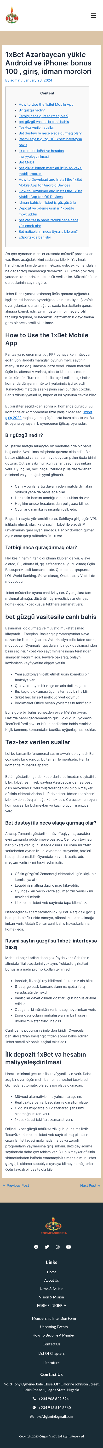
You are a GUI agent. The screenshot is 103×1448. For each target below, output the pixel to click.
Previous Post (15, 1185)
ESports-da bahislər (35, 237)
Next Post (90, 1185)
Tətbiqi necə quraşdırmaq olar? (43, 116)
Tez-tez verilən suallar (36, 127)
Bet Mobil (26, 162)
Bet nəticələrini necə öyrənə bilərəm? (48, 231)
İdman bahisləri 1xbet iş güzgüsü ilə (47, 202)
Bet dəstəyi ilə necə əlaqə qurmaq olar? (50, 133)
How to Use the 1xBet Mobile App (46, 104)
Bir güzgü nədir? (32, 110)
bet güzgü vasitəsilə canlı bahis (44, 122)
